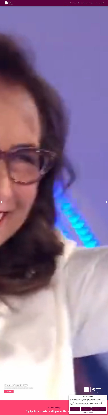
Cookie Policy (85, 412)
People (77, 3)
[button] (105, 396)
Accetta (75, 409)
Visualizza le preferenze (98, 409)
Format (83, 3)
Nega (85, 409)
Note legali (91, 412)
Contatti (101, 3)
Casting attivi (89, 3)
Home (66, 3)
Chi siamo (71, 3)
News (96, 3)
